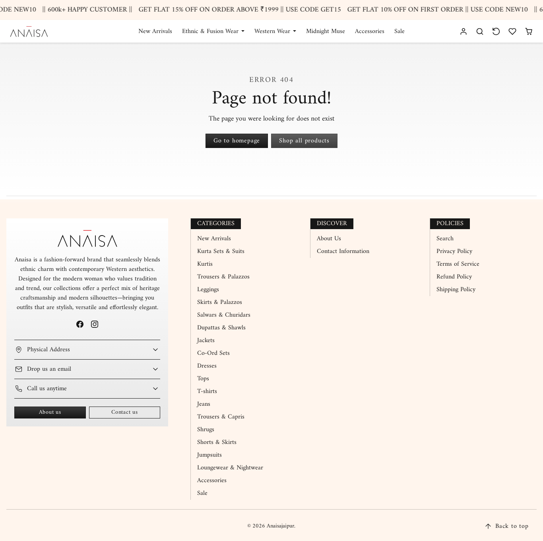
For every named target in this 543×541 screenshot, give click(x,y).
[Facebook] (79, 324)
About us (50, 412)
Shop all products (304, 140)
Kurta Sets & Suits (220, 251)
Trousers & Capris (220, 416)
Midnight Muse (325, 31)
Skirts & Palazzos (219, 302)
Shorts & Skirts (217, 442)
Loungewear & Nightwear (230, 467)
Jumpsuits (209, 455)
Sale (399, 31)
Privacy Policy (454, 251)
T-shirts (207, 391)
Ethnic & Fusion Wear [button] (211, 31)
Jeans (203, 404)
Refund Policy (454, 276)
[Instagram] (94, 324)
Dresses (207, 366)
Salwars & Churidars (223, 315)
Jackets (206, 340)
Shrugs (205, 429)
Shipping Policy (455, 289)
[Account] (464, 31)
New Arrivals (155, 31)
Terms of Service (457, 264)
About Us (329, 238)
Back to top (512, 526)
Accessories (369, 31)
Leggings (208, 289)
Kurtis (205, 264)
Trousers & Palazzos (223, 276)
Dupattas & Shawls (221, 327)
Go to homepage (236, 140)
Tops (203, 378)
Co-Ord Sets (213, 353)
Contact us (124, 412)
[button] (480, 31)
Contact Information (343, 251)
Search (445, 238)
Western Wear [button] (273, 31)
